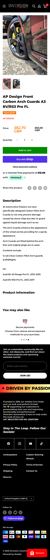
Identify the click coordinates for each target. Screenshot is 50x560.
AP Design (8, 118)
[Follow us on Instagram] (10, 512)
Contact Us (31, 471)
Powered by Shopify (12, 554)
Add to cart (25, 150)
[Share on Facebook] (29, 188)
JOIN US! (25, 375)
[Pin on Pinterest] (35, 188)
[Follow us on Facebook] (5, 512)
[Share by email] (45, 188)
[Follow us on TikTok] (20, 512)
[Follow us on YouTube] (15, 512)
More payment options (25, 166)
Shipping (7, 471)
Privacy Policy (10, 464)
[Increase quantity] (32, 140)
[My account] (39, 6)
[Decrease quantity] (17, 140)
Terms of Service (34, 464)
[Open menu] (4, 6)
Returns (7, 477)
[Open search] (33, 6)
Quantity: (7, 140)
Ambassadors (10, 454)
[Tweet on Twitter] (40, 188)
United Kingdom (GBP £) (16, 498)
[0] (45, 6)
